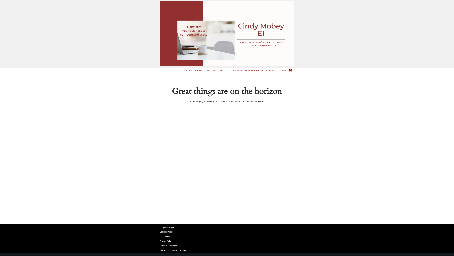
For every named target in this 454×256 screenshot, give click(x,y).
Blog (222, 70)
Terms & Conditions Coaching (173, 250)
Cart (283, 70)
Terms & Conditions (168, 246)
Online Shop (235, 70)
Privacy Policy (166, 241)
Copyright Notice (167, 227)
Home (189, 70)
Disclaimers (165, 236)
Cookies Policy (166, 232)
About (198, 70)
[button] (216, 70)
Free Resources (254, 70)
